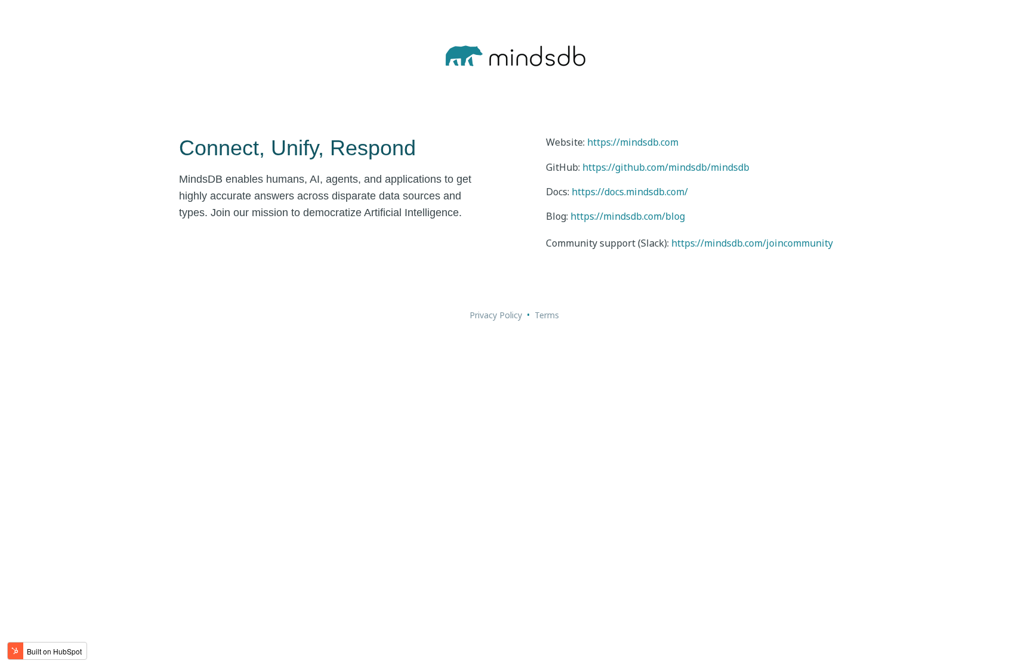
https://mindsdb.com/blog (627, 216)
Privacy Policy (496, 315)
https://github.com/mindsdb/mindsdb (665, 167)
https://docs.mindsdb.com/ (630, 191)
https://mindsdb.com (632, 142)
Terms (547, 315)
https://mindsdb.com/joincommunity (752, 243)
